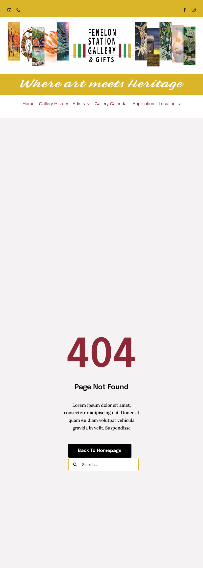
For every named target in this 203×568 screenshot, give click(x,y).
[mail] (9, 10)
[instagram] (194, 10)
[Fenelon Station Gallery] (101, 24)
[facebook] (185, 10)
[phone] (18, 10)
